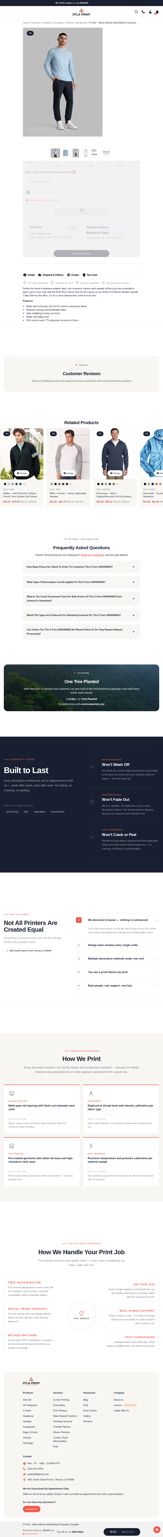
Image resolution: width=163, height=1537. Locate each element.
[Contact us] (143, 11)
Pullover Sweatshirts (76, 22)
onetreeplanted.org (92, 704)
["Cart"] (156, 11)
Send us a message (93, 555)
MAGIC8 (84, 3)
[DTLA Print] (81, 12)
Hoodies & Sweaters (53, 22)
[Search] (136, 11)
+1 (70, 484)
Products (36, 22)
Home (26, 22)
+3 (24, 484)
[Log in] (150, 11)
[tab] (29, 275)
